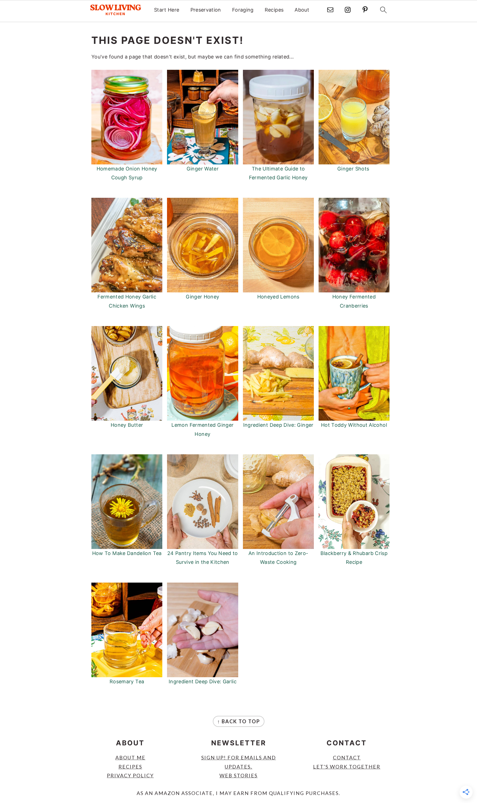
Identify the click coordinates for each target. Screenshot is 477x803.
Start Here (166, 10)
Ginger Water (203, 169)
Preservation (205, 10)
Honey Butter (127, 425)
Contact (347, 757)
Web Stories (238, 775)
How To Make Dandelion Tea (127, 553)
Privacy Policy (130, 775)
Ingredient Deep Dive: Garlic (203, 681)
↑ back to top (238, 721)
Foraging (243, 10)
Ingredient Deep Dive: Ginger (278, 425)
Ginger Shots (354, 169)
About (302, 10)
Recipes (274, 10)
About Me (130, 757)
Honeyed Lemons (278, 297)
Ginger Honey (202, 297)
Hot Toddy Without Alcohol (354, 425)
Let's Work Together (346, 767)
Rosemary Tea (127, 681)
